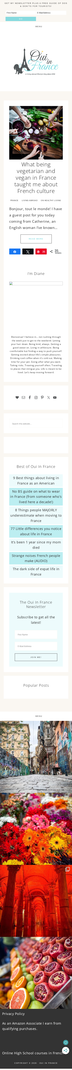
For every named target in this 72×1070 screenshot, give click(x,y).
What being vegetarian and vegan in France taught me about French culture (36, 177)
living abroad (30, 200)
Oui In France (36, 61)
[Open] (36, 757)
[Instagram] (67, 788)
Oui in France (49, 1063)
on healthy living (51, 200)
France (14, 200)
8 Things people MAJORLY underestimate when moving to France (36, 515)
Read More (36, 239)
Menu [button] (38, 26)
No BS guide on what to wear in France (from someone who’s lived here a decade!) (36, 496)
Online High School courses (25, 1053)
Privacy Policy (13, 1013)
